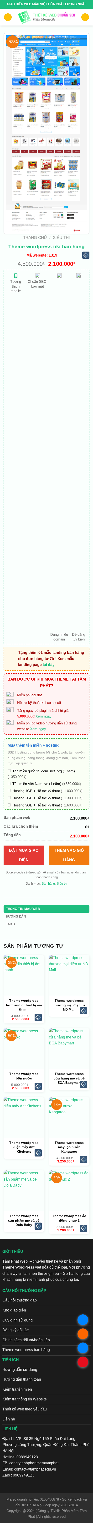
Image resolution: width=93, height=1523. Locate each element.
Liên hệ (8, 1419)
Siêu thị (61, 237)
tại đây (49, 665)
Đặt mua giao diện (24, 855)
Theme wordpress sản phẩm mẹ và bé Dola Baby (24, 1220)
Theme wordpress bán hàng (26, 1350)
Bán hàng (48, 883)
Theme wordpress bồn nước (23, 1076)
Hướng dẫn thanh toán (21, 1379)
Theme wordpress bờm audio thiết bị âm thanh (24, 1005)
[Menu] (8, 17)
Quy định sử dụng (17, 1320)
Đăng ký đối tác (15, 1330)
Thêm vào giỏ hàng (69, 855)
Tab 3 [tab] (10, 924)
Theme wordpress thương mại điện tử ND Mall (69, 1005)
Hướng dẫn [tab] (16, 916)
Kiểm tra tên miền (17, 1389)
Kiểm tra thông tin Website (24, 1399)
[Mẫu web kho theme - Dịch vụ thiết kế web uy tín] (47, 17)
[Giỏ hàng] (85, 17)
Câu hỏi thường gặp (19, 1300)
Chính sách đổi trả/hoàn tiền (26, 1340)
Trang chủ (35, 237)
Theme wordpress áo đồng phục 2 (69, 1218)
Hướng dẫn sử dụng (19, 1370)
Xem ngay (44, 716)
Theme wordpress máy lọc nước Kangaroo (69, 1147)
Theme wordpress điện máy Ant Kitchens (23, 1147)
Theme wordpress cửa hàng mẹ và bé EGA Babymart (69, 1078)
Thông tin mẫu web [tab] (23, 909)
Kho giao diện (14, 1310)
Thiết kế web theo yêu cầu (24, 1409)
